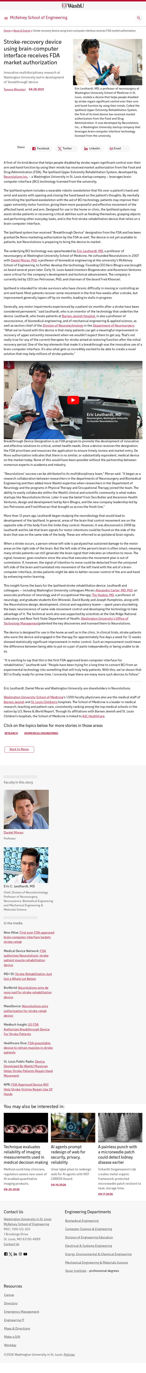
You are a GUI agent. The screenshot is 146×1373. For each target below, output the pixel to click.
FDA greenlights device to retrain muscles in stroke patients (28, 1048)
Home (7, 31)
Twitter (63, 149)
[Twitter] (10, 1255)
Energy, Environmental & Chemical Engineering (98, 1254)
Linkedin (90, 149)
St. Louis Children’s (44, 702)
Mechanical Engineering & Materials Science (96, 1262)
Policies (69, 1354)
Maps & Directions (17, 1328)
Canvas (9, 1295)
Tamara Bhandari (15, 89)
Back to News (19, 749)
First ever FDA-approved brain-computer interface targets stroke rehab (29, 937)
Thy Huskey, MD (103, 595)
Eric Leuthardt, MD (90, 251)
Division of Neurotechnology (63, 325)
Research (11, 733)
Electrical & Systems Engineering (88, 1246)
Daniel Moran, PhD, (24, 260)
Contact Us (11, 1244)
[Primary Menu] (6, 18)
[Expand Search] (138, 18)
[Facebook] (6, 1255)
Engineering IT (14, 1320)
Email (117, 148)
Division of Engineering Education (89, 1237)
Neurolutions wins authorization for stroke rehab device (26, 1011)
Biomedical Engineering (41, 733)
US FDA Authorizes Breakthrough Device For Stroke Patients (27, 1029)
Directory (11, 1303)
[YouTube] (25, 1255)
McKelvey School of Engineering (38, 18)
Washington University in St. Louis (27, 1219)
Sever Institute (75, 1271)
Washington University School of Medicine (33, 697)
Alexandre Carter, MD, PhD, (114, 590)
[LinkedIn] (15, 1255)
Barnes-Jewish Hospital (78, 316)
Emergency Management (21, 1311)
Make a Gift (12, 1337)
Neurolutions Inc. (16, 177)
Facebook (39, 149)
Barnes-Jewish (14, 702)
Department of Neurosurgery (113, 325)
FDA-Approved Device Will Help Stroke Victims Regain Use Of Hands (28, 1089)
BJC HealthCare (93, 716)
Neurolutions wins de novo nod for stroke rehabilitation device (28, 993)
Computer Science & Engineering (88, 1229)
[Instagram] (20, 1255)
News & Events (21, 31)
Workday (10, 1345)
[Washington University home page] (73, 5)
